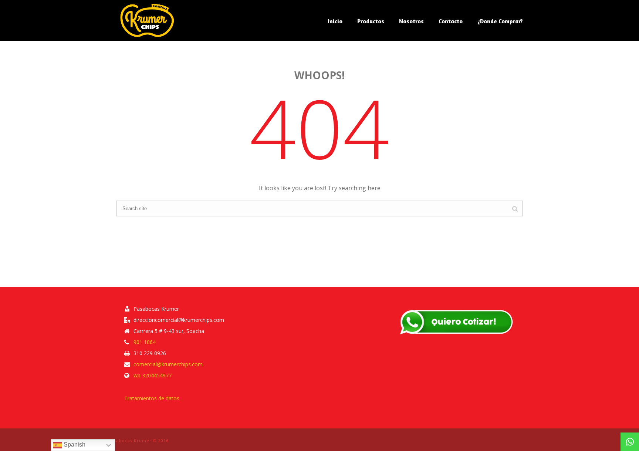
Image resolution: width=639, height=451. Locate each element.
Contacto (451, 21)
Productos (370, 21)
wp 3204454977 (152, 375)
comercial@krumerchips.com (168, 364)
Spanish (73, 444)
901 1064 (144, 342)
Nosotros (411, 21)
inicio (335, 21)
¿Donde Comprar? (500, 21)
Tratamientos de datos (151, 398)
